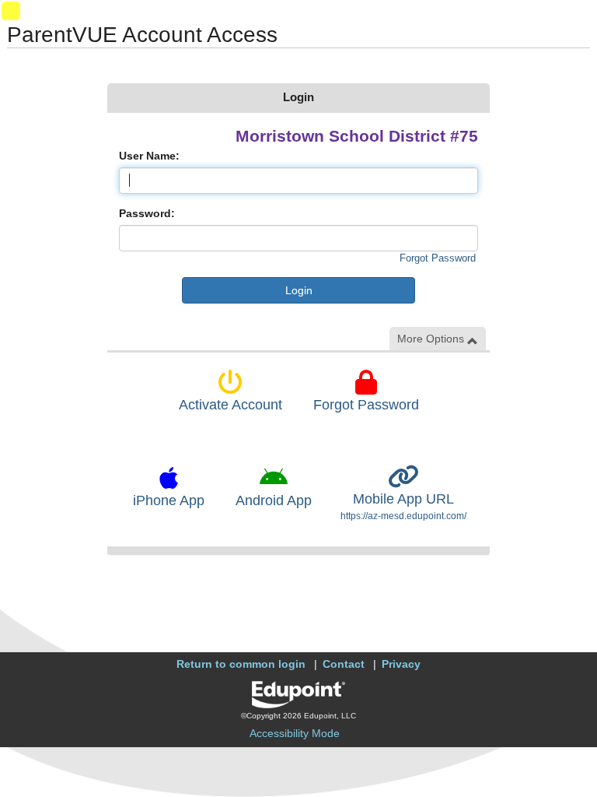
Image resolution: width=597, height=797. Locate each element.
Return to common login (240, 664)
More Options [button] (432, 338)
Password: (147, 213)
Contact (344, 664)
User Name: (149, 155)
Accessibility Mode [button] (295, 733)
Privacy (401, 664)
